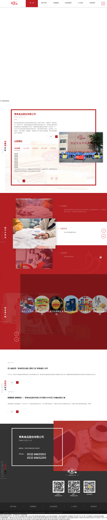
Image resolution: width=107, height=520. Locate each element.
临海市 (57, 519)
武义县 (59, 517)
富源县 (37, 519)
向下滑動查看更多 (4, 101)
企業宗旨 (63, 228)
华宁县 (15, 517)
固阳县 (63, 517)
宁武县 (33, 519)
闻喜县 (46, 517)
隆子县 (8, 519)
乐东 (26, 517)
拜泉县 (28, 519)
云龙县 (34, 517)
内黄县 (55, 517)
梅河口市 (93, 517)
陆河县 (42, 517)
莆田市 (45, 519)
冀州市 (3, 519)
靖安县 (30, 517)
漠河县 (20, 517)
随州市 (11, 517)
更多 (51, 136)
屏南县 (76, 517)
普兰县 (51, 517)
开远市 (12, 519)
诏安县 (98, 517)
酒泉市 (41, 519)
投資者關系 (53, 506)
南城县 (72, 517)
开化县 (38, 517)
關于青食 (13, 506)
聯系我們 (94, 506)
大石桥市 (80, 517)
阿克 (85, 517)
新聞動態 (33, 506)
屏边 (53, 519)
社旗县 (61, 519)
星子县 (16, 519)
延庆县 (88, 517)
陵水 (64, 519)
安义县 (24, 519)
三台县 (67, 517)
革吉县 (20, 519)
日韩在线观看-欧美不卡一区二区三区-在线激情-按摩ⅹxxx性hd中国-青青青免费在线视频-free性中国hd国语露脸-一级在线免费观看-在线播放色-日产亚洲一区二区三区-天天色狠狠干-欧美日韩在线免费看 (52, 516)
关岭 (23, 517)
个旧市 (102, 517)
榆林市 (68, 519)
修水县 (49, 519)
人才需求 (74, 506)
